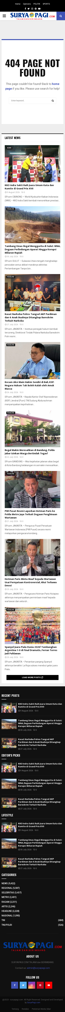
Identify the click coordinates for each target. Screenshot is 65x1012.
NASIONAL (7, 915)
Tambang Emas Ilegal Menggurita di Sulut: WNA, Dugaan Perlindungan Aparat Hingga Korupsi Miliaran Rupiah (32, 249)
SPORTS (46, 4)
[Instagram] (31, 985)
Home (17, 4)
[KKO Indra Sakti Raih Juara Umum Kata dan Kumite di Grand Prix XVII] (32, 163)
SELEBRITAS (8, 892)
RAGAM (5, 902)
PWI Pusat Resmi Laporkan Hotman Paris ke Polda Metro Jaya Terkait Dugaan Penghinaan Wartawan (31, 514)
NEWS (9, 148)
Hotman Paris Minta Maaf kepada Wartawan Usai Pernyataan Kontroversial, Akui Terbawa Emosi (31, 582)
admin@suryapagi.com (38, 968)
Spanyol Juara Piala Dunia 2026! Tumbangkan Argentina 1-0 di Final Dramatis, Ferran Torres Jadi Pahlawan (31, 650)
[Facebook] (14, 985)
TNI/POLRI (7, 925)
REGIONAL (7, 888)
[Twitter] (23, 985)
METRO (5, 897)
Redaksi (25, 1009)
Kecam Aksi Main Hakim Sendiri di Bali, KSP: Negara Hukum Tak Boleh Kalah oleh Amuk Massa (29, 385)
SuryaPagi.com (33, 1002)
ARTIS (5, 906)
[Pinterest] (40, 985)
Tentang (15, 1009)
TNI (3, 920)
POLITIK (36, 4)
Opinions (27, 4)
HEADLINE (10, 209)
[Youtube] (48, 985)
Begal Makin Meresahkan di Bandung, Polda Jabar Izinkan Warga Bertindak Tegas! (30, 452)
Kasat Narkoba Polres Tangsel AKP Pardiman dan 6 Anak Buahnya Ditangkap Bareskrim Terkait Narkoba (31, 317)
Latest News (12, 138)
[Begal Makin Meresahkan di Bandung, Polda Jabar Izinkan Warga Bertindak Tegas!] (32, 428)
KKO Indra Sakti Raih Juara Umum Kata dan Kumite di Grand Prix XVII (29, 187)
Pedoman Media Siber (41, 1009)
